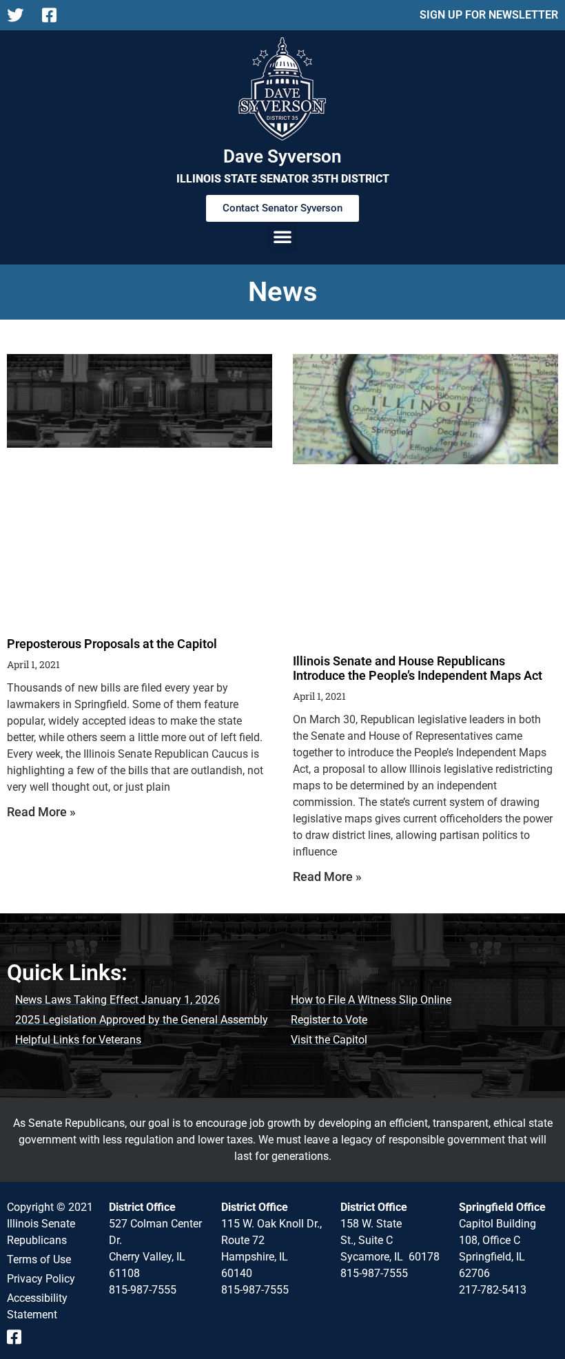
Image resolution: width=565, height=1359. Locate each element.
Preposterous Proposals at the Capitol (112, 643)
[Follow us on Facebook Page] (54, 15)
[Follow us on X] (19, 15)
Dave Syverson (282, 156)
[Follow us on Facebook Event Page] (19, 1337)
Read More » (41, 812)
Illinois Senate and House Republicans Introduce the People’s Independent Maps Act (417, 668)
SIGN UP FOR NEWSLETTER (489, 14)
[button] (282, 236)
